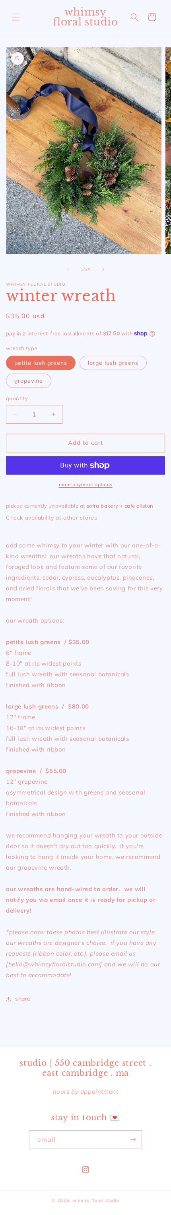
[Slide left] (68, 269)
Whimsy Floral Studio (95, 1200)
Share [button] (23, 998)
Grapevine (28, 380)
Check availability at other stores (51, 517)
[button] (16, 17)
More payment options (86, 484)
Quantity (17, 398)
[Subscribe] (133, 1139)
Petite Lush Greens (40, 362)
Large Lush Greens (113, 362)
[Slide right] (103, 269)
